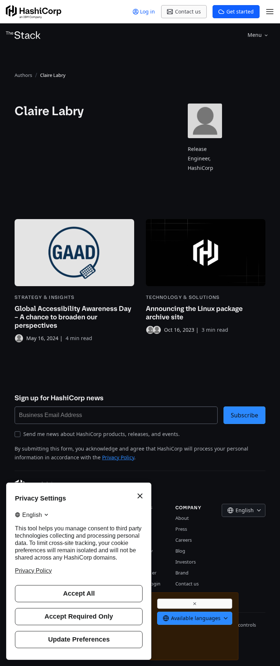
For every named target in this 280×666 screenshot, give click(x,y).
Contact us (187, 583)
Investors (185, 561)
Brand (181, 572)
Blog (180, 551)
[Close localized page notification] (194, 604)
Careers (183, 540)
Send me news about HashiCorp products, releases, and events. (101, 434)
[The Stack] (23, 35)
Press (181, 529)
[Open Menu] (269, 11)
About (182, 518)
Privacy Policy (118, 457)
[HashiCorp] (33, 12)
